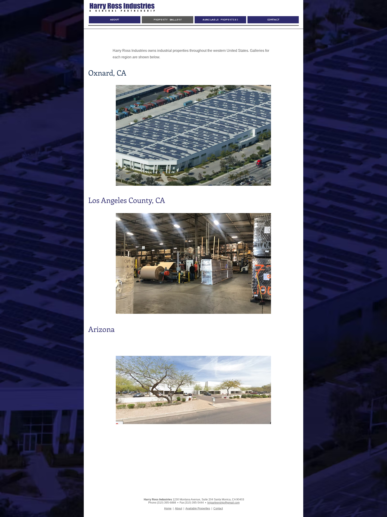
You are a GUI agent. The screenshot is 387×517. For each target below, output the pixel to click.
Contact (218, 508)
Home (168, 508)
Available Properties (197, 508)
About (178, 508)
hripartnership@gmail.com (223, 502)
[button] (193, 135)
